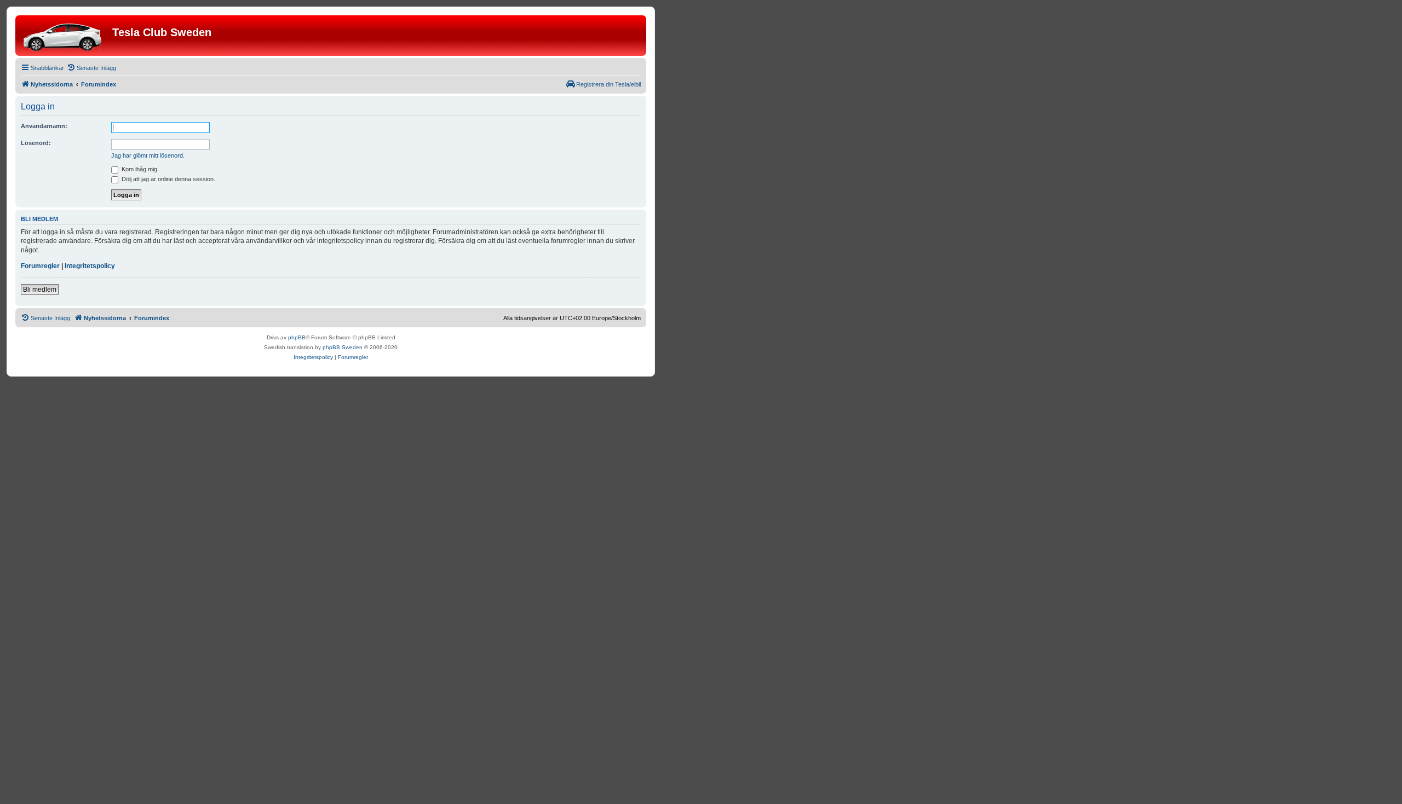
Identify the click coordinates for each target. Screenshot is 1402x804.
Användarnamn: (44, 126)
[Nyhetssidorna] (65, 35)
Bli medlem (39, 289)
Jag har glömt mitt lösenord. (148, 155)
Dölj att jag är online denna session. (167, 179)
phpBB (297, 337)
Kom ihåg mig (138, 169)
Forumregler (40, 266)
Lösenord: (36, 143)
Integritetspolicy (90, 266)
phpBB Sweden (343, 347)
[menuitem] (91, 67)
